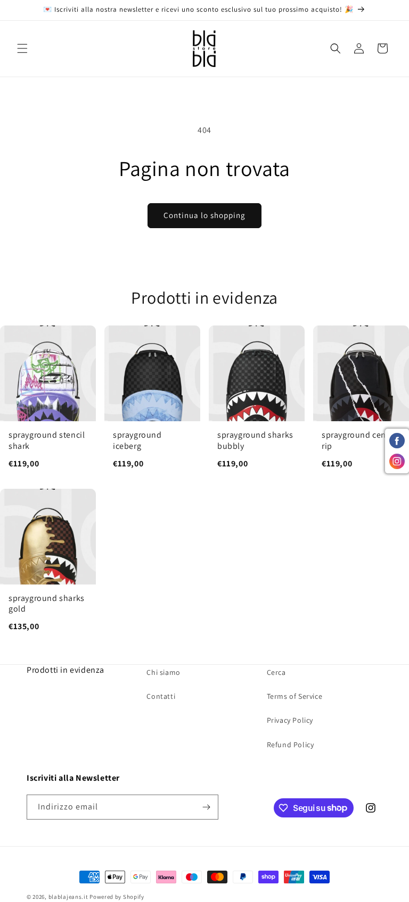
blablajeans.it (68, 896)
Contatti (160, 696)
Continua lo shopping (204, 215)
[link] (48, 402)
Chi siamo (163, 672)
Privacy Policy (290, 720)
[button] (22, 48)
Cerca (276, 672)
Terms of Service (295, 696)
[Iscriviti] (206, 807)
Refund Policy (290, 744)
